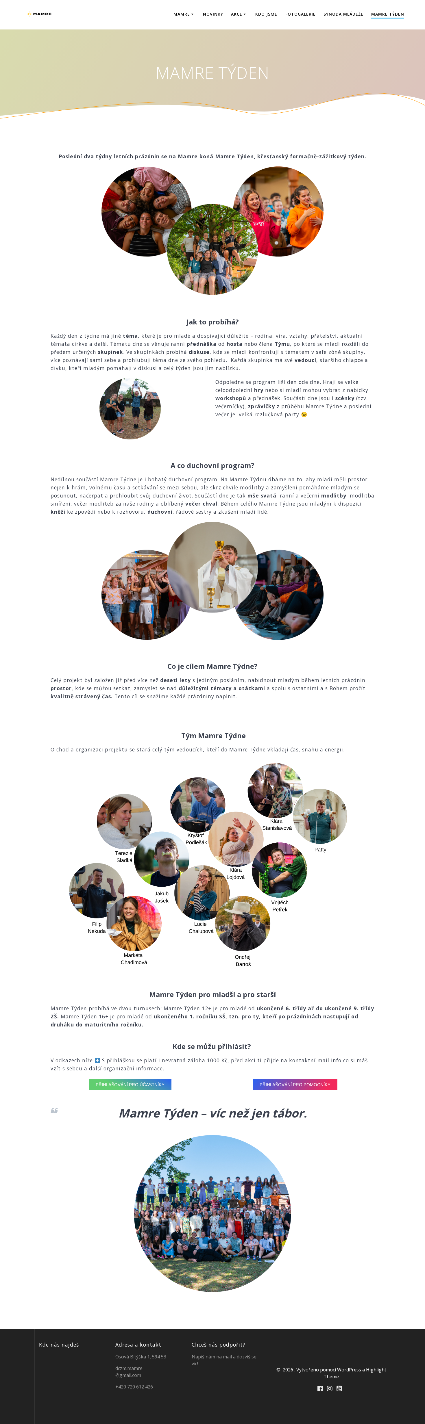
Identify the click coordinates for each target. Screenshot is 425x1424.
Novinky (213, 14)
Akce (236, 14)
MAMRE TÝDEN (387, 14)
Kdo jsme (266, 14)
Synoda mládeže (343, 14)
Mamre (181, 14)
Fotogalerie (300, 14)
